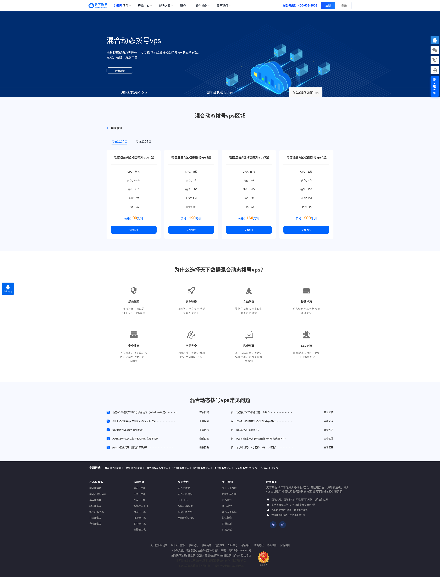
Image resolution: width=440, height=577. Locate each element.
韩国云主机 (140, 500)
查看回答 (204, 412)
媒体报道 (227, 517)
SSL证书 (183, 500)
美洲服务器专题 (223, 467)
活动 (121, 5)
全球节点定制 (185, 512)
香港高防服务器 (97, 494)
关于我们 (222, 5)
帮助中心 (232, 545)
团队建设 (227, 505)
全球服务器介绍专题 (246, 467)
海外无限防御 (185, 494)
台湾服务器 (95, 523)
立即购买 (134, 229)
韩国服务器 (95, 505)
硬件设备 (201, 5)
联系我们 (193, 545)
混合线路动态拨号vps (306, 92)
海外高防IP (184, 488)
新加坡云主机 (141, 505)
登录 (344, 5)
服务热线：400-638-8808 (300, 5)
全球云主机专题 (269, 467)
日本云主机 (140, 517)
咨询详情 (120, 70)
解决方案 (164, 5)
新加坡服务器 (96, 512)
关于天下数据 (229, 488)
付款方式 (227, 529)
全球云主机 (140, 529)
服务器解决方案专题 (158, 467)
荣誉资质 (227, 523)
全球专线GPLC (186, 517)
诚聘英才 (206, 545)
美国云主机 (140, 494)
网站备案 (245, 545)
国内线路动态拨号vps (220, 92)
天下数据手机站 (158, 545)
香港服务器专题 (114, 467)
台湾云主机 (140, 512)
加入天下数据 (229, 512)
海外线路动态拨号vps (134, 92)
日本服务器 (95, 517)
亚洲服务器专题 (181, 467)
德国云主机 (140, 523)
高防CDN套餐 (185, 505)
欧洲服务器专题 (202, 467)
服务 (183, 5)
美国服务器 (95, 500)
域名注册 (272, 545)
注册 (328, 5)
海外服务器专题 (135, 467)
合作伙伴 (227, 500)
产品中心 (143, 5)
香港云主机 (140, 488)
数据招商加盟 (229, 494)
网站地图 (285, 545)
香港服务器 (95, 488)
